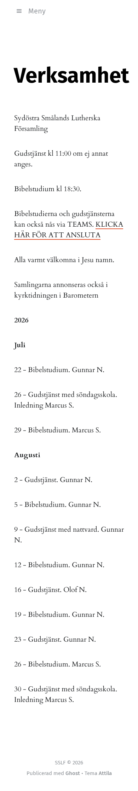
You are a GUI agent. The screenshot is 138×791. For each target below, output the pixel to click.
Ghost (72, 773)
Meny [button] (37, 11)
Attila (105, 773)
